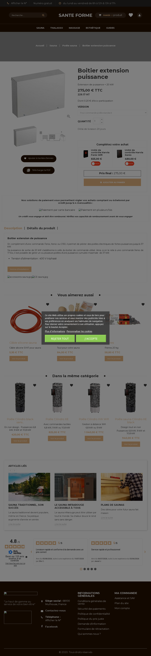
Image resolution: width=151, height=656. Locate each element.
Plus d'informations (55, 331)
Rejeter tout (60, 338)
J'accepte (91, 338)
